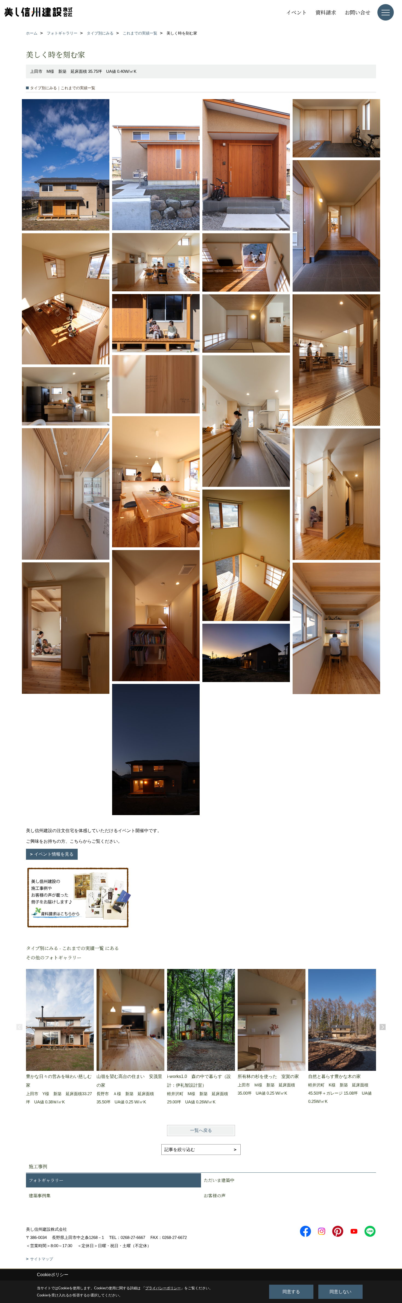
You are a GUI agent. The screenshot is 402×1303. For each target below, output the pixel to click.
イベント (296, 12)
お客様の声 (215, 1195)
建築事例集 (40, 1195)
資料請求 (325, 12)
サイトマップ (41, 1259)
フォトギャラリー (46, 1180)
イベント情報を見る (54, 854)
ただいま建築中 (219, 1180)
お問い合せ (358, 12)
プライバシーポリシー (163, 1288)
